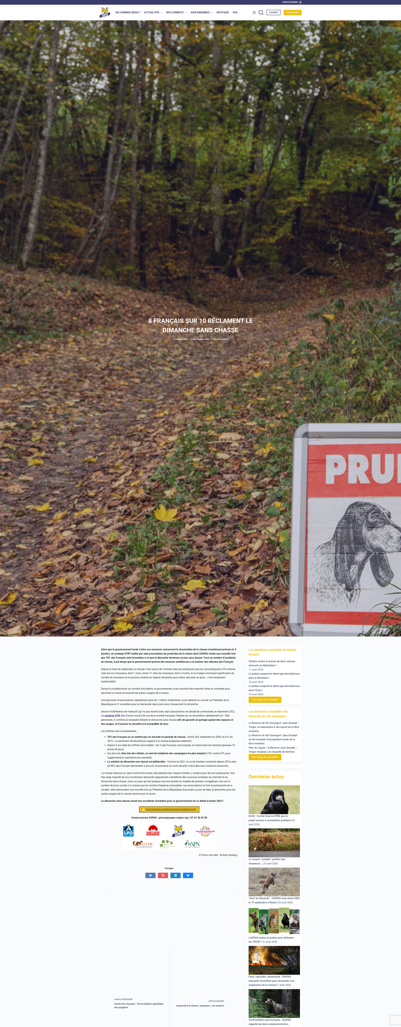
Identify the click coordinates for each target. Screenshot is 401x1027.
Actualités (151, 12)
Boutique (223, 12)
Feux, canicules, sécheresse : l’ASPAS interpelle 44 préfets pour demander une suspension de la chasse (271, 981)
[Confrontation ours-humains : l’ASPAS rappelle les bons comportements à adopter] (274, 1003)
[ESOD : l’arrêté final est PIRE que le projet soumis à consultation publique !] (274, 799)
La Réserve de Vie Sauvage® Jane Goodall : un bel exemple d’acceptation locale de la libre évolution (273, 739)
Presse (216, 339)
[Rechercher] (261, 12)
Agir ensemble (200, 12)
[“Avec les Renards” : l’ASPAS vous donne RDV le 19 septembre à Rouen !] (274, 881)
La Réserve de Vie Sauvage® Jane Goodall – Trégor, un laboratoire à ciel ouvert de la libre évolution (274, 727)
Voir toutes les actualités (265, 699)
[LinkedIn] (175, 875)
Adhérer (273, 12)
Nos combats (175, 12)
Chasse (224, 339)
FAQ (235, 12)
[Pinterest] (163, 875)
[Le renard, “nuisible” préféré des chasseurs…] (274, 842)
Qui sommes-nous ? (127, 12)
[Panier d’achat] (254, 12)
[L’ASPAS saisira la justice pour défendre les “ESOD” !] (274, 920)
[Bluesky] (188, 875)
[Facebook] (150, 875)
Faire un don (292, 12)
